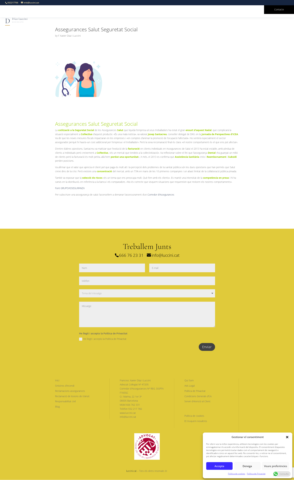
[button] (287, 437)
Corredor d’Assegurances (161, 194)
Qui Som (189, 380)
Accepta (219, 466)
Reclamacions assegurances (70, 391)
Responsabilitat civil (65, 401)
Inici (57, 380)
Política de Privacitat (256, 473)
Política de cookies (236, 473)
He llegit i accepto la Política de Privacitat (104, 338)
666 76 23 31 (131, 255)
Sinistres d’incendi (64, 385)
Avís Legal (189, 385)
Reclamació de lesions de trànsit (72, 396)
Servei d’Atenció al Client (197, 401)
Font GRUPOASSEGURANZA (70, 188)
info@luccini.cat (165, 255)
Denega (247, 466)
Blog (57, 406)
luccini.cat (131, 471)
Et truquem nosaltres (195, 421)
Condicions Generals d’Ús (198, 396)
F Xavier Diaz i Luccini (69, 35)
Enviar (207, 347)
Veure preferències (275, 466)
